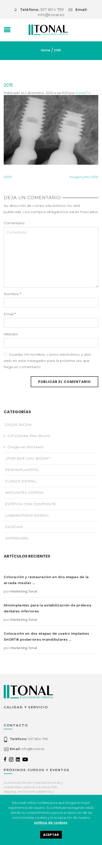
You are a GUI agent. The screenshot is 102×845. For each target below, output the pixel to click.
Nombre (12, 294)
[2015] (51, 129)
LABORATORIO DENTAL (27, 515)
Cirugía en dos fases (25, 447)
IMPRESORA (17, 538)
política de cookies (50, 822)
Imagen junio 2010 (84, 177)
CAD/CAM (14, 527)
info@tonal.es (27, 749)
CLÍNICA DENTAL (21, 481)
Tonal (80, 93)
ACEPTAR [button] (51, 834)
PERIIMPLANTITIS (21, 470)
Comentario (14, 223)
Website (11, 334)
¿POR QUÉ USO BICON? (27, 458)
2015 (8, 85)
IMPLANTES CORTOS (24, 492)
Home (46, 50)
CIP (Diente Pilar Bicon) (28, 436)
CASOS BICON (18, 424)
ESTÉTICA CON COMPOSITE (30, 504)
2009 (8, 177)
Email (10, 314)
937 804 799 (29, 739)
